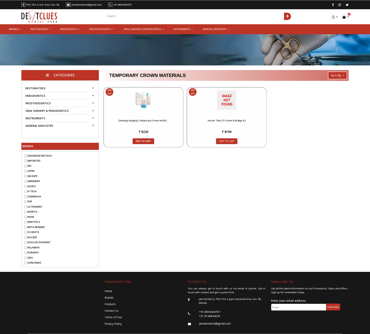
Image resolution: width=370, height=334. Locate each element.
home (108, 291)
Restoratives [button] (39, 29)
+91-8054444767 (209, 312)
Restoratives (35, 88)
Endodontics (35, 96)
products (110, 304)
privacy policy (113, 324)
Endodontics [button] (69, 29)
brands (109, 297)
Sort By (336, 75)
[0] (345, 17)
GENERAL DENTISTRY (39, 126)
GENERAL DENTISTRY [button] (215, 29)
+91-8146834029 (209, 316)
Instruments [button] (182, 29)
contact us (112, 310)
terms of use (113, 317)
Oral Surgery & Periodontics (46, 111)
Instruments (35, 118)
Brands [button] (14, 29)
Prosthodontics (37, 103)
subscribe (333, 307)
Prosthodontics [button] (100, 29)
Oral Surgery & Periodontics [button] (143, 29)
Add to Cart (143, 141)
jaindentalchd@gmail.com (215, 323)
